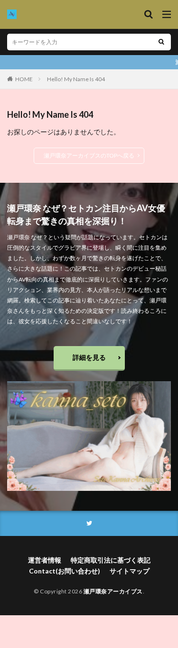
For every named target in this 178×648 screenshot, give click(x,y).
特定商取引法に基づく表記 (110, 560)
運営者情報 (44, 560)
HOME (24, 79)
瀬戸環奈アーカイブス (113, 591)
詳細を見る (89, 357)
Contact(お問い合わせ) (64, 571)
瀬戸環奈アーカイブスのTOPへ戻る (89, 155)
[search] (161, 42)
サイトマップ (130, 571)
